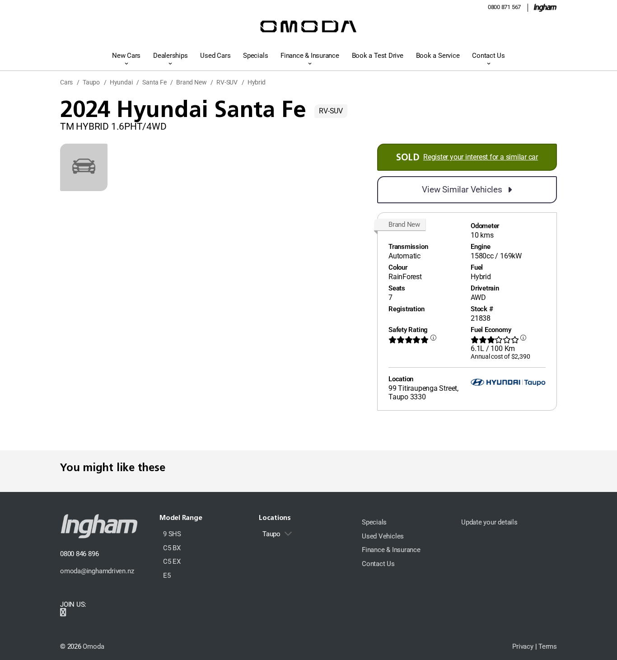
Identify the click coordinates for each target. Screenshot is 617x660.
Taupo (91, 82)
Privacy (522, 646)
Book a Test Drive (377, 55)
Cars (66, 82)
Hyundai (121, 82)
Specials (255, 55)
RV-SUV (227, 82)
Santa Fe (154, 82)
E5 (167, 575)
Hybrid (257, 82)
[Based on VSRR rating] (433, 340)
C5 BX (172, 548)
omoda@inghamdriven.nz (97, 571)
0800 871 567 (504, 7)
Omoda (93, 646)
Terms (547, 646)
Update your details (489, 522)
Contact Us (488, 55)
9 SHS (172, 534)
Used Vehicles (383, 536)
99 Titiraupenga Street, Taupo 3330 (423, 392)
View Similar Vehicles (462, 189)
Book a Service (438, 55)
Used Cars (215, 55)
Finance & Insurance (309, 55)
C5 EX (172, 561)
